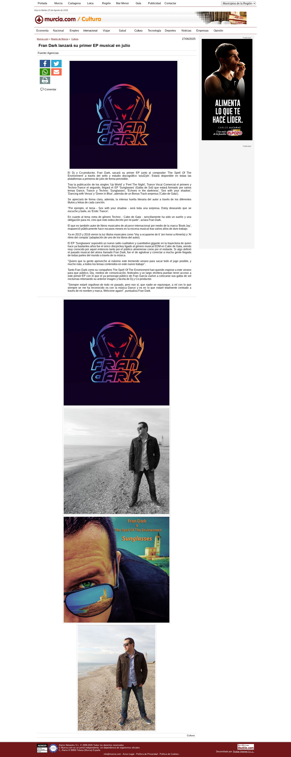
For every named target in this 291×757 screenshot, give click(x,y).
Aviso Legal (128, 754)
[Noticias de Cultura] (116, 17)
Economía (42, 30)
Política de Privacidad (147, 754)
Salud (122, 30)
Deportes (170, 30)
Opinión (218, 30)
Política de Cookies (169, 754)
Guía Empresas (138, 4)
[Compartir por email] (56, 72)
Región (106, 3)
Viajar (106, 30)
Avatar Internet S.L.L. (243, 751)
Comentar (50, 89)
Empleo (74, 30)
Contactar (170, 3)
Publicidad (154, 3)
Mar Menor (122, 3)
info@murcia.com (112, 754)
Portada (42, 3)
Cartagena (74, 3)
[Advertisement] (226, 198)
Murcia (58, 3)
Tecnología (154, 30)
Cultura (138, 30)
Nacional (58, 30)
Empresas (202, 30)
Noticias (186, 30)
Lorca (90, 3)
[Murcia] (57, 17)
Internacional (90, 30)
